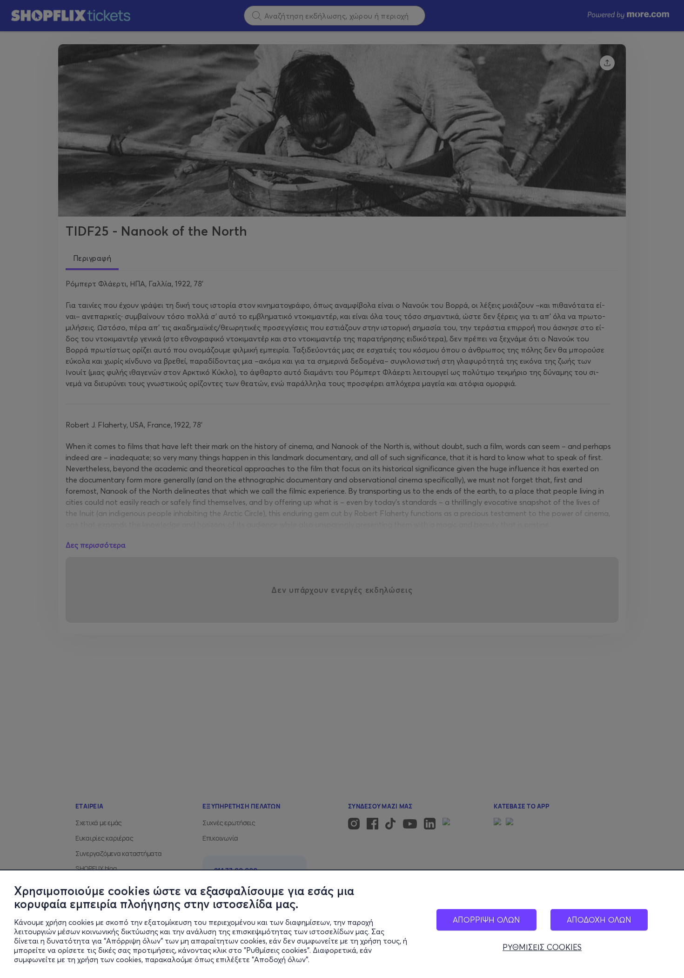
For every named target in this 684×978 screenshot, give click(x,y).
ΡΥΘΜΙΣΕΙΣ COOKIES (542, 947)
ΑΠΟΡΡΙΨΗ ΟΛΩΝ (486, 919)
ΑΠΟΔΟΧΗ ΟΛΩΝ (599, 919)
